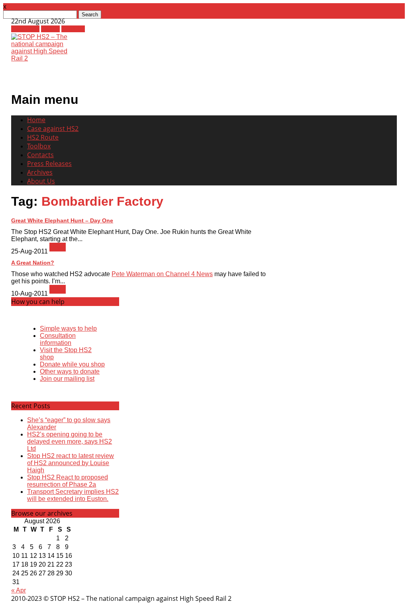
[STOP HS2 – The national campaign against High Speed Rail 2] (44, 58)
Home (36, 119)
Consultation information (58, 339)
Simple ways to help (68, 328)
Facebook (25, 28)
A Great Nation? (32, 262)
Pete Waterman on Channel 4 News (162, 274)
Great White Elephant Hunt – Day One (62, 220)
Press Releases (49, 163)
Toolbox (39, 146)
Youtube (73, 28)
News (57, 247)
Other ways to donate (70, 371)
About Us (41, 181)
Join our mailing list (67, 378)
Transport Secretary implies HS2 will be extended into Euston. (73, 495)
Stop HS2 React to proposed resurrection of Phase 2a (67, 481)
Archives (40, 172)
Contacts (40, 154)
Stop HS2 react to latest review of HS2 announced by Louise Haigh (70, 462)
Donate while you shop (72, 364)
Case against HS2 (52, 128)
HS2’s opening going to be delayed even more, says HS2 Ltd (69, 441)
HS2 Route (43, 137)
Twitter (50, 28)
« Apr (18, 590)
